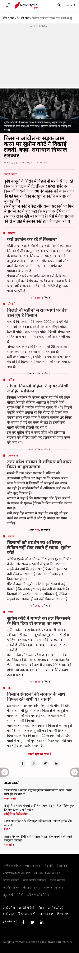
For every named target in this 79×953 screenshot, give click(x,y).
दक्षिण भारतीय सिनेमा (38, 895)
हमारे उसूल (8, 913)
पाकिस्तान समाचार (53, 887)
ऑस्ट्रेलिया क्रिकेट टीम (16, 814)
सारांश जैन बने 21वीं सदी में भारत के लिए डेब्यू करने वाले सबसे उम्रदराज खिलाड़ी (38, 839)
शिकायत (22, 913)
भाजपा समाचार (11, 880)
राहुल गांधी (8, 895)
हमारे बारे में (9, 908)
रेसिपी (20, 895)
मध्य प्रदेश (9, 844)
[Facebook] (22, 764)
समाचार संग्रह (46, 913)
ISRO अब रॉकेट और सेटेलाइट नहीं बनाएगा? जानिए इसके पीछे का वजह (38, 823)
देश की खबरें (23, 18)
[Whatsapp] (34, 764)
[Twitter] (45, 764)
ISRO (7, 829)
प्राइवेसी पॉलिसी (27, 908)
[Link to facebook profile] (23, 922)
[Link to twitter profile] (32, 922)
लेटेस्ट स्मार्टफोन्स (31, 887)
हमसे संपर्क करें (55, 908)
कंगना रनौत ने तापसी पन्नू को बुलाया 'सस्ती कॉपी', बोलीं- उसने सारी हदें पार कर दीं (38, 792)
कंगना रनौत (10, 798)
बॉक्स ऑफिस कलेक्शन (34, 880)
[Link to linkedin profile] (41, 922)
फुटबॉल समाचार (11, 887)
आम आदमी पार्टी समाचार (47, 873)
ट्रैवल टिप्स (62, 865)
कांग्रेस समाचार (32, 865)
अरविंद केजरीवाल (12, 865)
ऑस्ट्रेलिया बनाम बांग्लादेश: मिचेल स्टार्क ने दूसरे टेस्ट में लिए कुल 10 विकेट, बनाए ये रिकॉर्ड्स (39, 808)
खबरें (12, 18)
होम (5, 18)
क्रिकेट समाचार (57, 880)
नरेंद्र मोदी (48, 865)
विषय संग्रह (62, 913)
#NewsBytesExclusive (16, 873)
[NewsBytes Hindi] (26, 5)
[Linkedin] (57, 764)
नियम (41, 908)
